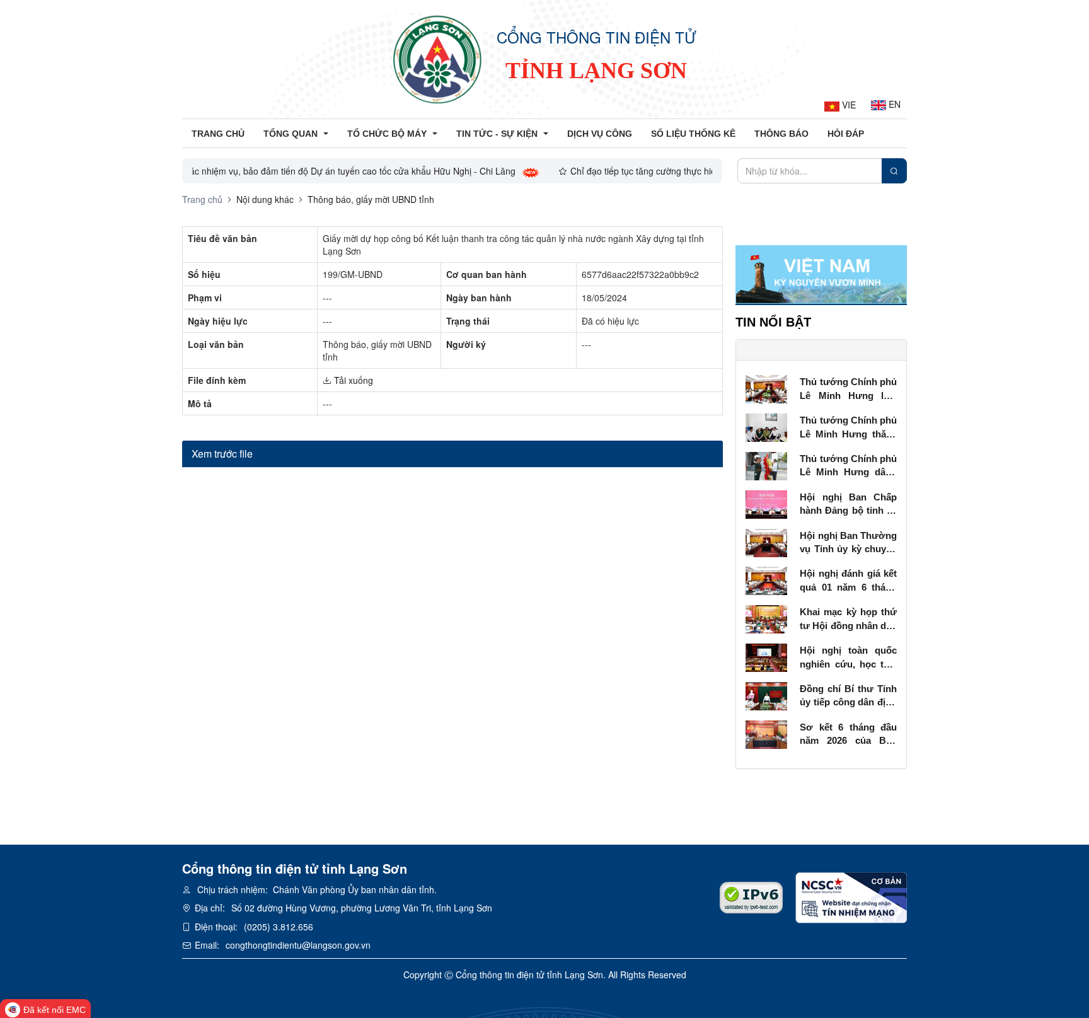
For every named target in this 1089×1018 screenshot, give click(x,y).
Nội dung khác (265, 199)
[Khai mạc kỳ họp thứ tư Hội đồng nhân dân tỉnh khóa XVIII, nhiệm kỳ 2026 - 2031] (767, 617)
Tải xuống (352, 380)
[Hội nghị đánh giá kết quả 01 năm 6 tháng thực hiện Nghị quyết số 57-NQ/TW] (767, 580)
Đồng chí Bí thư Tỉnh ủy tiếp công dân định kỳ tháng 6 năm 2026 (848, 696)
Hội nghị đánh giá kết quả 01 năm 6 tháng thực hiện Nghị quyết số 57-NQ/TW (848, 581)
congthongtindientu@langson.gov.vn (298, 945)
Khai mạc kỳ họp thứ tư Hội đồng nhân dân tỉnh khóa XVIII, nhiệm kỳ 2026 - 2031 (848, 619)
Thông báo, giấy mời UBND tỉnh (371, 199)
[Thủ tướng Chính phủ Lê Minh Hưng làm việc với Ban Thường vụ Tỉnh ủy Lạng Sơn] (767, 387)
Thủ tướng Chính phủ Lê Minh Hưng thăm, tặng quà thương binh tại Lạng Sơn (848, 428)
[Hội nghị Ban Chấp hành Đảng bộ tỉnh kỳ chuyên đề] (767, 503)
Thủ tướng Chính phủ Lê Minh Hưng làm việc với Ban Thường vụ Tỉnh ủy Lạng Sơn (848, 389)
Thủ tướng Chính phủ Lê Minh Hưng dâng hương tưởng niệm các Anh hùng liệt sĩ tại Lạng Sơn (848, 466)
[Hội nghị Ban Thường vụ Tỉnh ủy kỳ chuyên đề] (767, 541)
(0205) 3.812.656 (278, 926)
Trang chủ (202, 199)
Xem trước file (222, 453)
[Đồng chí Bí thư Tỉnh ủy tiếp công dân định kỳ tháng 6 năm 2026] (767, 694)
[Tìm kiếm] (894, 170)
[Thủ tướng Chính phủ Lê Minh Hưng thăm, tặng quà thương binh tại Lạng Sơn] (767, 426)
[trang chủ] (437, 59)
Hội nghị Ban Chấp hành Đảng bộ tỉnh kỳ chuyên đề (848, 505)
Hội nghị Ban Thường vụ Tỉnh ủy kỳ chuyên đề (848, 543)
